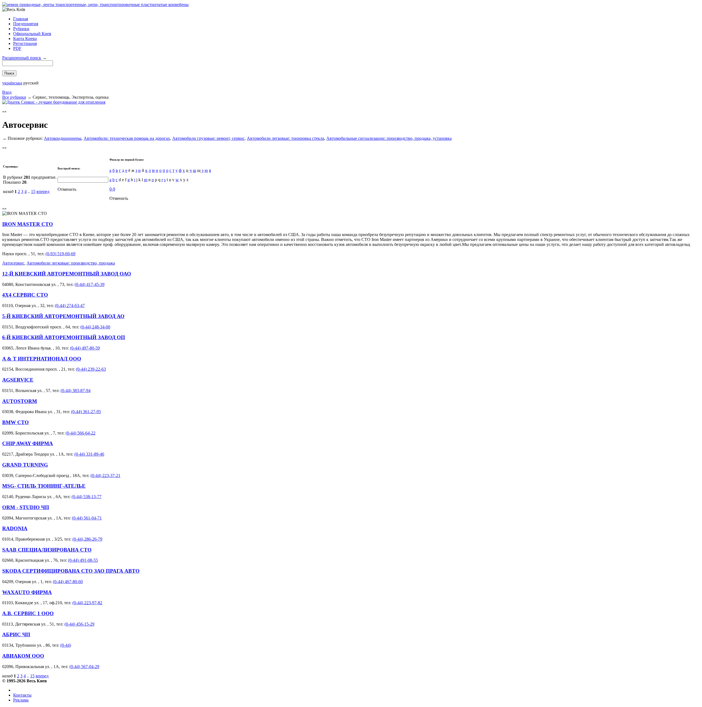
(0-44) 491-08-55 (83, 560)
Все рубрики (14, 97)
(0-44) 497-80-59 (85, 348)
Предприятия (25, 23)
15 (33, 191)
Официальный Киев (32, 33)
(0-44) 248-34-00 (95, 327)
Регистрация (25, 43)
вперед (42, 191)
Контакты (22, 695)
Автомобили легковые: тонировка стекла (285, 138)
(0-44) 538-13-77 (86, 496)
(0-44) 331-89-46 (89, 454)
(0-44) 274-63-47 (70, 305)
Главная (20, 18)
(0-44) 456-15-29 (79, 624)
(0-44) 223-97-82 (87, 602)
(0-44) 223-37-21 (105, 475)
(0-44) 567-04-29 (84, 666)
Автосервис (13, 263)
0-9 (112, 189)
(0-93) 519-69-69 (60, 253)
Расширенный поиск (21, 57)
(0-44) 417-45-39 (89, 284)
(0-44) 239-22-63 (91, 369)
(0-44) (65, 645)
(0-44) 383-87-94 (75, 390)
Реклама (21, 700)
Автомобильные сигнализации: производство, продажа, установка (389, 138)
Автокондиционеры (62, 138)
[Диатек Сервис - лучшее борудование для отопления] (53, 102)
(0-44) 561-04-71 (87, 518)
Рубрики (21, 28)
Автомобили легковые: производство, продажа (71, 263)
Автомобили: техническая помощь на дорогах (127, 138)
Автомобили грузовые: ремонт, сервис (208, 138)
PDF (17, 48)
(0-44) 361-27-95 (86, 411)
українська (12, 83)
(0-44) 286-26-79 (87, 539)
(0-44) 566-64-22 (80, 433)
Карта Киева (25, 38)
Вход (7, 92)
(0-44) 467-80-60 (68, 581)
